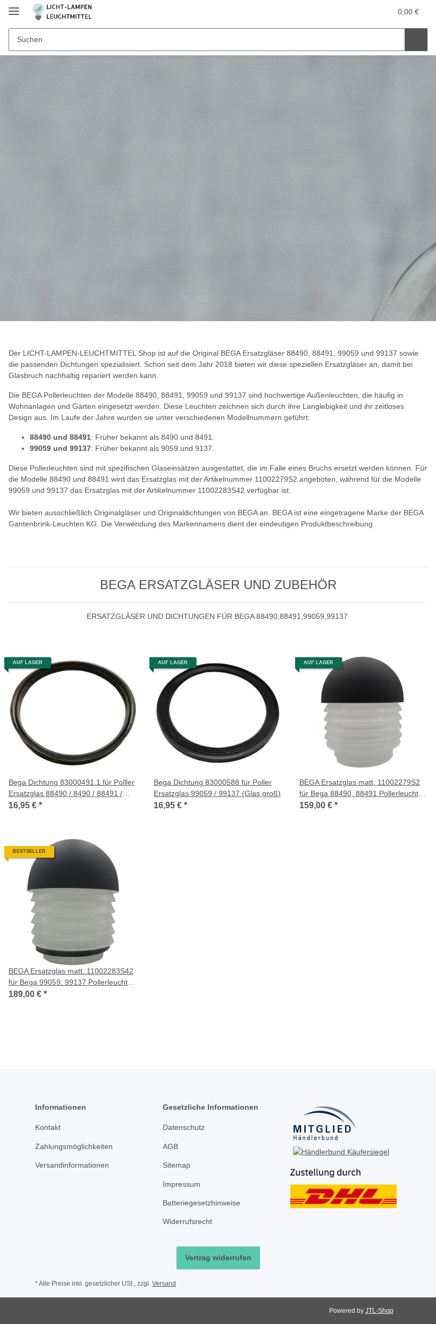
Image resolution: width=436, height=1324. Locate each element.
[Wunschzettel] (362, 11)
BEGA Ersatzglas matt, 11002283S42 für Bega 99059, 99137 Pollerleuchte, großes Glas (71, 977)
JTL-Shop (379, 1310)
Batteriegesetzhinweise (201, 1203)
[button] (341, 11)
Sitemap (176, 1165)
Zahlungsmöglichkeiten (74, 1146)
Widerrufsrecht (187, 1221)
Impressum (181, 1184)
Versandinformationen (72, 1165)
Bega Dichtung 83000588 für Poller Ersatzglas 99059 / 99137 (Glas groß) (217, 788)
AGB (170, 1146)
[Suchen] (416, 39)
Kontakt (48, 1127)
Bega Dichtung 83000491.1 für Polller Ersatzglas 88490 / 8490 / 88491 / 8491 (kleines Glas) (72, 788)
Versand (164, 1283)
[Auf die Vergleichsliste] (91, 666)
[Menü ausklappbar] (14, 6)
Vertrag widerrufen (218, 1257)
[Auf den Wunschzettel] (118, 666)
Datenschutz (184, 1127)
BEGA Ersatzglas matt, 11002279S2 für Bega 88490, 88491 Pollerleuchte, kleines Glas (362, 788)
